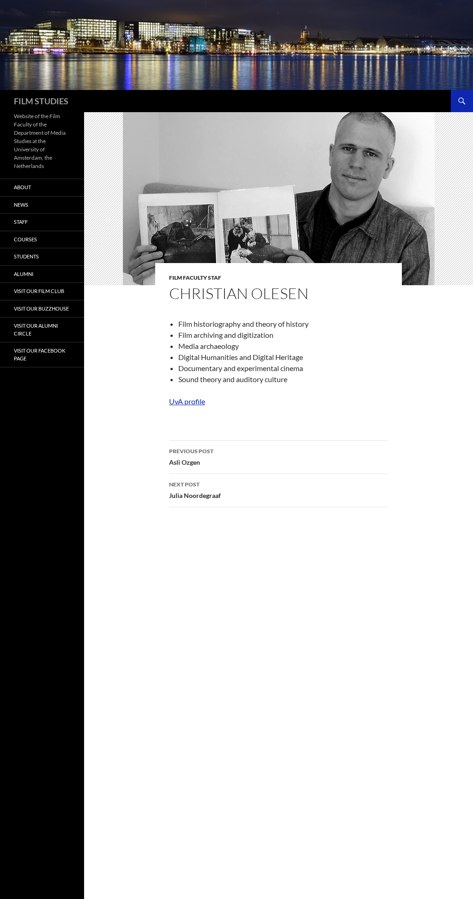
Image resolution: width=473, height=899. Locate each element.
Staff (21, 222)
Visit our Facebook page (39, 354)
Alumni (23, 274)
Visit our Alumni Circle (36, 329)
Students (26, 256)
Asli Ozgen (191, 457)
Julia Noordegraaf (195, 490)
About (22, 187)
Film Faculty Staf (195, 277)
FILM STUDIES (41, 101)
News (21, 205)
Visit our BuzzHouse (41, 309)
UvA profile (187, 401)
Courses (25, 239)
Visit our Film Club (39, 291)
